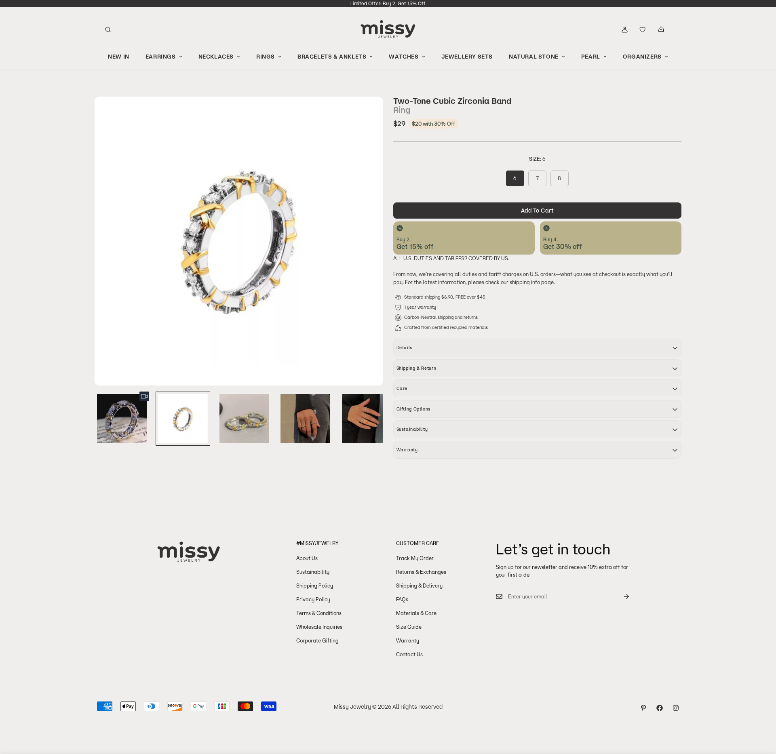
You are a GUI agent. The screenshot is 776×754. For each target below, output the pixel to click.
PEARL (590, 56)
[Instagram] (676, 708)
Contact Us (409, 654)
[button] (661, 29)
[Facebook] (659, 708)
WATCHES (403, 56)
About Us (307, 558)
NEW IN (118, 56)
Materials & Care (416, 613)
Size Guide (409, 627)
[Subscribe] (620, 596)
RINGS (265, 56)
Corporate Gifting (317, 640)
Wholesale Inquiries (319, 627)
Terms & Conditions (319, 613)
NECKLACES (216, 56)
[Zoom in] (366, 114)
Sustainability (312, 572)
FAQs (402, 599)
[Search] (108, 29)
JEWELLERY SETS (467, 56)
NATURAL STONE (534, 56)
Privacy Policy (313, 599)
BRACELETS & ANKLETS (331, 56)
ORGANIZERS (642, 56)
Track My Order (415, 558)
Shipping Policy (314, 585)
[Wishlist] (642, 29)
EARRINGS (161, 56)
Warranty (407, 640)
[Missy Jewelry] (388, 29)
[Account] (624, 29)
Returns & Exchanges (421, 572)
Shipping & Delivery (419, 585)
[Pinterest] (643, 708)
